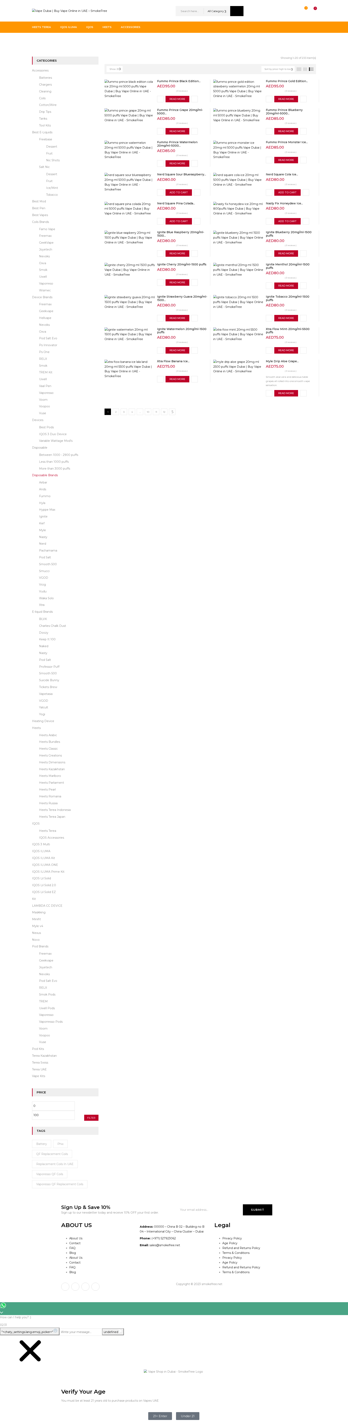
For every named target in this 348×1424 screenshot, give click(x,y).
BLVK (43, 619)
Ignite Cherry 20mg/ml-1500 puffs (181, 264)
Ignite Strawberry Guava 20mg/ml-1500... (182, 298)
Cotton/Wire (48, 105)
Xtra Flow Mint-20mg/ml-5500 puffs (288, 330)
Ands (42, 489)
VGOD (43, 578)
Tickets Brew (48, 687)
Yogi (42, 714)
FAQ (72, 1248)
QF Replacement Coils (52, 1154)
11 (156, 411)
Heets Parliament (51, 782)
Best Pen (38, 208)
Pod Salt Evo (48, 338)
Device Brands (42, 297)
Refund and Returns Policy (241, 1248)
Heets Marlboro (50, 776)
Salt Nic (44, 167)
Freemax (45, 236)
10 (148, 411)
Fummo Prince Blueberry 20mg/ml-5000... (284, 111)
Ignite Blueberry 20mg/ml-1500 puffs (289, 233)
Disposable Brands (45, 475)
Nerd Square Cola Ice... (282, 174)
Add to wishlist (160, 99)
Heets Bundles (49, 742)
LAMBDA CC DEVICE (47, 906)
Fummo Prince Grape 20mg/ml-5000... (180, 111)
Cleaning (45, 91)
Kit (34, 899)
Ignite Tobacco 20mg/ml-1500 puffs (287, 298)
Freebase (45, 139)
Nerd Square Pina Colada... (176, 203)
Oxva (42, 263)
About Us (75, 1238)
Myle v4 (37, 926)
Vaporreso (46, 283)
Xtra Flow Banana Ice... (173, 361)
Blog (72, 1253)
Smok (43, 270)
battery (41, 1144)
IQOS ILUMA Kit (43, 858)
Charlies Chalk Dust (52, 626)
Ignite (43, 516)
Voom (43, 400)
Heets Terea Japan (52, 817)
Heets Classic (48, 748)
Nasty (43, 537)
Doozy (43, 632)
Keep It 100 (47, 639)
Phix (60, 1144)
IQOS (36, 823)
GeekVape (46, 242)
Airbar (43, 482)
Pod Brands (40, 946)
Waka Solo (46, 598)
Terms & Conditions (236, 1253)
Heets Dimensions (52, 762)
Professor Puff (49, 667)
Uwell (43, 276)
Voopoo (44, 406)
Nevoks (44, 256)
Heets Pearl (47, 789)
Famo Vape (47, 229)
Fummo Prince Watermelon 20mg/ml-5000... (177, 143)
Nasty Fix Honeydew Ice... (284, 203)
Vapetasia (46, 694)
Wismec (45, 290)
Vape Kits (38, 1076)
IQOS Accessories (51, 837)
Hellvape (45, 318)
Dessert (51, 146)
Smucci (44, 571)
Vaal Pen (45, 386)
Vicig (42, 584)
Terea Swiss (40, 1062)
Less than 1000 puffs (54, 462)
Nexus (36, 933)
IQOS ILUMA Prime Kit (48, 871)
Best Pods (46, 427)
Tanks (43, 118)
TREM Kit (45, 372)
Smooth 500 (48, 564)
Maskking (39, 912)
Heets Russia (48, 803)
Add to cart (179, 192)
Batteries (45, 78)
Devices (37, 420)
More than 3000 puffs (54, 468)
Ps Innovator (48, 345)
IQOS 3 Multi (41, 844)
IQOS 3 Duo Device (53, 434)
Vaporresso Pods (51, 1022)
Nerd (42, 543)
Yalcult (43, 707)
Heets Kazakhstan (52, 769)
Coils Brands (40, 222)
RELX (43, 359)
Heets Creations (50, 755)
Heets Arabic (48, 735)
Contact (75, 1243)
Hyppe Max (47, 509)
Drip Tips (45, 112)
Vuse (42, 413)
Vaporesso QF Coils (49, 1174)
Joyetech (45, 249)
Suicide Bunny (49, 680)
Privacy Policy (232, 1238)
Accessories (40, 70)
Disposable (39, 447)
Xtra (42, 605)
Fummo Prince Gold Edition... (287, 81)
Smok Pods (47, 994)
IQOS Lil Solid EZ (44, 892)
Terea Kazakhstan (44, 1056)
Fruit (49, 153)
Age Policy (229, 1243)
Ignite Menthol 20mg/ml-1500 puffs (288, 266)
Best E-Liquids (42, 132)
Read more (177, 98)
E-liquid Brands (42, 612)
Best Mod (39, 201)
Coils (42, 98)
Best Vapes (40, 215)
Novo (36, 940)
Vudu (43, 591)
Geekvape (46, 311)
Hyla (42, 503)
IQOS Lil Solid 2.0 (44, 885)
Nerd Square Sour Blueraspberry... (181, 174)
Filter (91, 1117)
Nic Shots (53, 160)
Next (172, 412)
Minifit (36, 919)
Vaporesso (46, 393)
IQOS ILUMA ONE (45, 865)
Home (36, 41)
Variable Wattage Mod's (55, 441)
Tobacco (52, 195)
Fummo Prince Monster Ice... (287, 142)
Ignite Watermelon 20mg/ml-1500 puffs (181, 330)
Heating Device (43, 721)
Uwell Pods (47, 1008)
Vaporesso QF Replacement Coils (59, 1184)
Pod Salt (45, 557)
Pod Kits (38, 1049)
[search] (236, 11)
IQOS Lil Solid (41, 878)
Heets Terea (47, 831)
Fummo (45, 496)
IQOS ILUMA (41, 851)
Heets (36, 728)
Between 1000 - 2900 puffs (58, 455)
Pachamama (48, 550)
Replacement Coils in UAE (55, 1164)
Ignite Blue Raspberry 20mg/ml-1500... (180, 233)
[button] (311, 11)
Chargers (45, 84)
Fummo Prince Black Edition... (179, 81)
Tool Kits (45, 125)
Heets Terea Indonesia (55, 810)
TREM (43, 1001)
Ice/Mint (52, 188)
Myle (42, 530)
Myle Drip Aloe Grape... (282, 361)
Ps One (44, 352)
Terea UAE (39, 1069)
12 (164, 411)
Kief (42, 523)
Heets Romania (50, 796)
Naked (43, 646)
